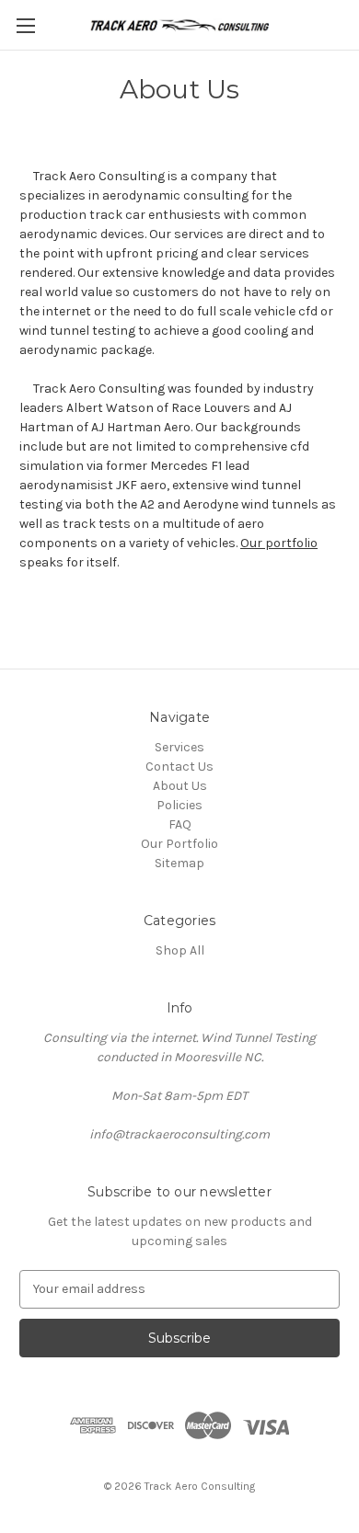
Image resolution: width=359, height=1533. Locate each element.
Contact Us (179, 766)
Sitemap (179, 863)
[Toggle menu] (25, 25)
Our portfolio (279, 543)
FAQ (179, 824)
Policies (179, 805)
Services (179, 747)
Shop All (180, 950)
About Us (180, 786)
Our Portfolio (179, 844)
